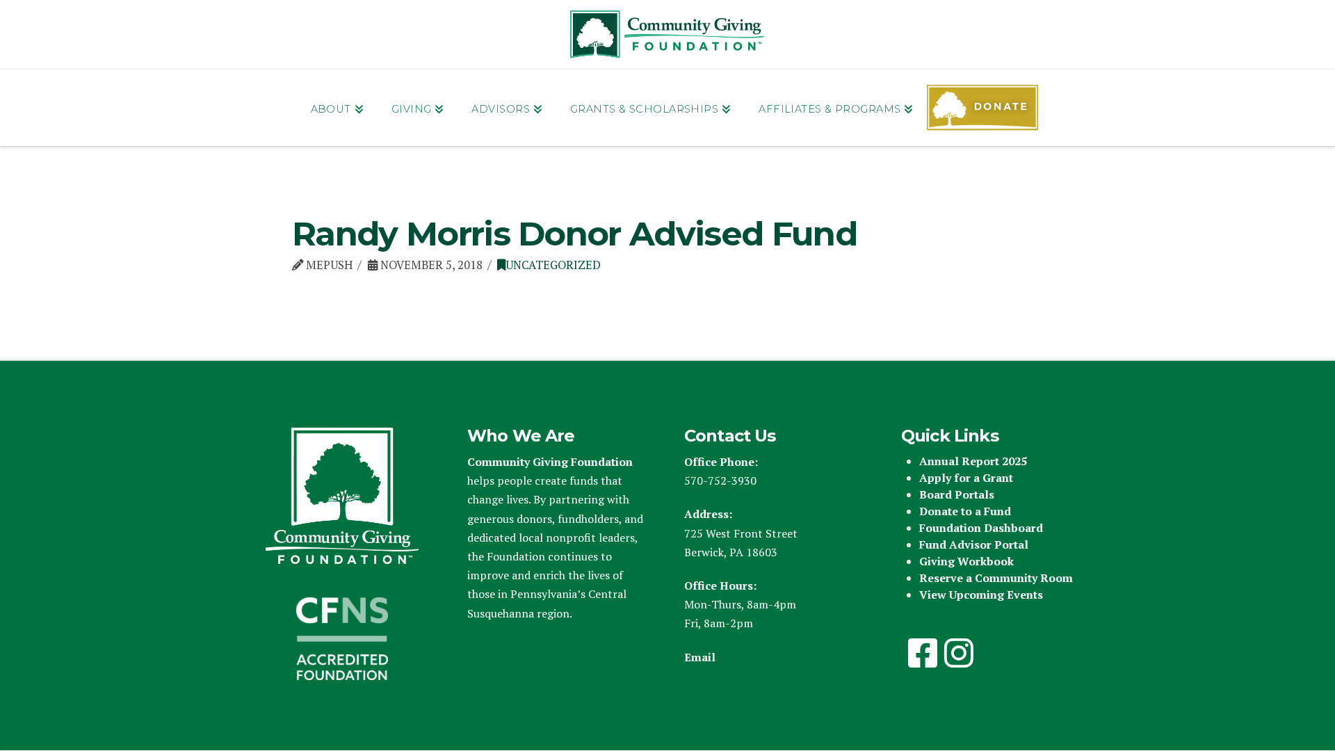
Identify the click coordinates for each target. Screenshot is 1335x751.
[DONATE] (982, 108)
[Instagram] (958, 653)
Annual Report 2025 (973, 461)
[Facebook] (922, 653)
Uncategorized (553, 265)
